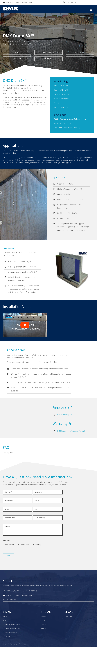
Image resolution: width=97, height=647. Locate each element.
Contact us (6, 636)
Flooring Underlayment (10, 632)
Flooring (38, 544)
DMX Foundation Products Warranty (71, 431)
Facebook (44, 616)
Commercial (24, 544)
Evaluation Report (61, 98)
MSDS (56, 103)
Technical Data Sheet (62, 90)
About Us (6, 620)
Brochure (64, 85)
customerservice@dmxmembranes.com (19, 2)
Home (5, 616)
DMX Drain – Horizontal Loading (66, 127)
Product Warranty (61, 107)
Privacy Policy (69, 616)
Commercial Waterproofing (11, 628)
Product (57, 85)
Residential (9, 544)
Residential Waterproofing (11, 624)
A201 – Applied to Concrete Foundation (70, 119)
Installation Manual (62, 94)
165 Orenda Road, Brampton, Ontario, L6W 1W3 (21, 591)
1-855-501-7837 (71, 2)
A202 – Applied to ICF (62, 123)
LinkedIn (43, 624)
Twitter (43, 620)
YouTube (43, 628)
